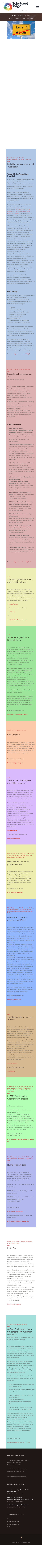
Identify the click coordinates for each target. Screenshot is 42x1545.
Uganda (9, 211)
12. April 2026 (10, 1501)
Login (8, 1527)
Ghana (18, 209)
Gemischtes (18, 18)
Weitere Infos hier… (12, 1063)
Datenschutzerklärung (13, 1521)
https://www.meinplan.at (14, 1304)
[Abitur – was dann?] (21, 30)
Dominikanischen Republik (23, 211)
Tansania (27, 209)
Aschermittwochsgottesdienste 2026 (17, 1505)
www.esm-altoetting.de (14, 999)
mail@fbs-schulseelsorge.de (19, 1476)
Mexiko (22, 209)
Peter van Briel (19, 1494)
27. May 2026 (10, 1494)
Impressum (10, 1519)
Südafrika (16, 213)
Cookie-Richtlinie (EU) (13, 1524)
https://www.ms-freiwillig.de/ (22, 354)
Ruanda (9, 213)
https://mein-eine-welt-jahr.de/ (23, 562)
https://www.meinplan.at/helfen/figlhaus (18, 1442)
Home (10, 18)
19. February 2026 (11, 1507)
